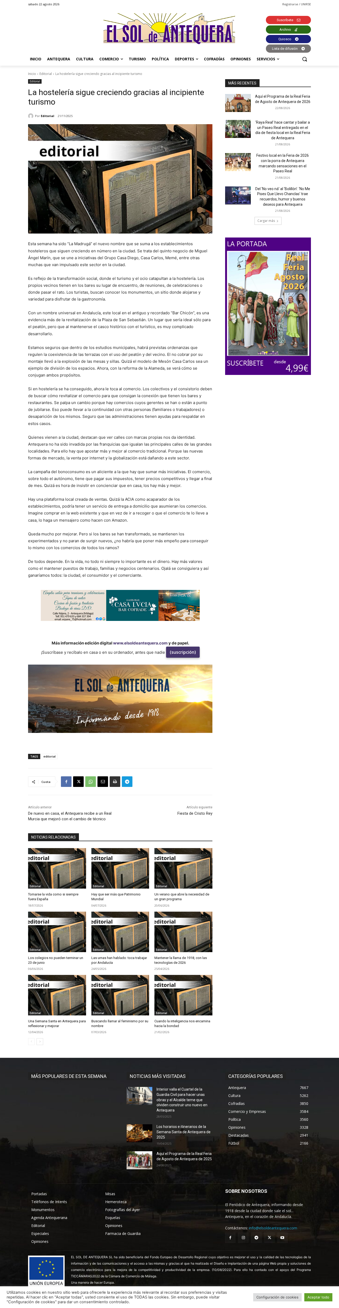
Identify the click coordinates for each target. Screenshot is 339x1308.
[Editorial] (31, 116)
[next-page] (40, 1041)
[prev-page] (31, 1041)
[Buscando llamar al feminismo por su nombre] (120, 995)
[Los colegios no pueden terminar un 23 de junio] (57, 932)
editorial (49, 756)
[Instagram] (243, 1238)
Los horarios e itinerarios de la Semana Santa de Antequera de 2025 (184, 1132)
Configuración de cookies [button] (277, 1297)
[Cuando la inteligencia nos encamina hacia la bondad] (183, 995)
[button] (304, 59)
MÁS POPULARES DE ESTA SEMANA (68, 1076)
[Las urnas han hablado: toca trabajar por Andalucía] (120, 932)
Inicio (32, 73)
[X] (78, 781)
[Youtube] (282, 1238)
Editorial (45, 73)
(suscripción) (183, 652)
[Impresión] (115, 781)
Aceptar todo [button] (318, 1297)
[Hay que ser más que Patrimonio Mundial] (120, 868)
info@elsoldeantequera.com (273, 1227)
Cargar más (266, 220)
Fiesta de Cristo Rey (194, 813)
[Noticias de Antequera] (169, 28)
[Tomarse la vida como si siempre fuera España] (57, 868)
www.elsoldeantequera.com (140, 643)
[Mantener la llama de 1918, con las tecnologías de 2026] (183, 932)
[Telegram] (127, 781)
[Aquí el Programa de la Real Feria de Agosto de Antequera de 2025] (139, 1160)
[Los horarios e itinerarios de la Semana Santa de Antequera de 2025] (139, 1133)
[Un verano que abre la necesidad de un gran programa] (183, 868)
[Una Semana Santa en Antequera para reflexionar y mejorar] (57, 995)
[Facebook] (66, 781)
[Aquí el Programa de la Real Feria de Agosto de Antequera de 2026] (238, 103)
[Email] (102, 781)
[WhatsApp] (90, 781)
